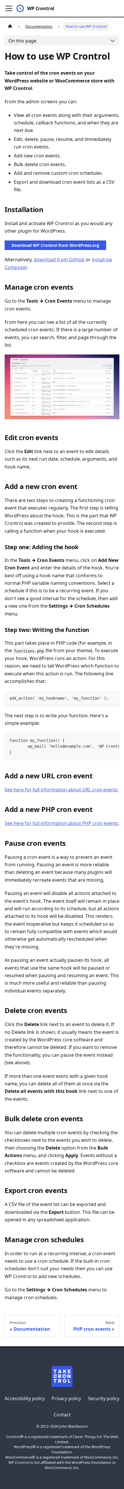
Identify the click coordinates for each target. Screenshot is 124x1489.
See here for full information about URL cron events (61, 789)
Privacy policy (66, 1398)
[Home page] (10, 26)
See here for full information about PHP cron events (61, 823)
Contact (62, 1414)
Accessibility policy (25, 1398)
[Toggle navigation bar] (9, 8)
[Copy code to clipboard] (112, 698)
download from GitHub (59, 259)
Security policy (103, 1398)
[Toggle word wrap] (102, 740)
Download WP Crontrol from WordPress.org (55, 245)
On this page (22, 41)
